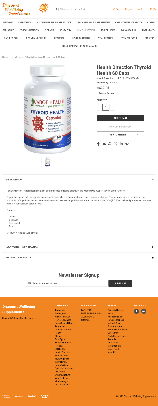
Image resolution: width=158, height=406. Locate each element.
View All (111, 352)
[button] (105, 93)
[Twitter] (115, 144)
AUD (140, 9)
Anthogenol (24, 22)
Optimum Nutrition (36, 38)
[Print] (109, 144)
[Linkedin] (121, 144)
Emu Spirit (8, 30)
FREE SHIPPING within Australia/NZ (79, 46)
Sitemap (85, 320)
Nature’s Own (11, 38)
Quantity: (102, 100)
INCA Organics (128, 30)
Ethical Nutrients (29, 30)
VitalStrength (129, 38)
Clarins (151, 22)
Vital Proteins (106, 38)
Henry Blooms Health (118, 329)
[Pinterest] (127, 144)
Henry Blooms (107, 30)
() (154, 9)
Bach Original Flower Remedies (94, 22)
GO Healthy (65, 30)
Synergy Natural (81, 38)
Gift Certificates (62, 384)
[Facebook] (98, 144)
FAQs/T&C (149, 38)
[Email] (104, 144)
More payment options (120, 126)
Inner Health (61, 362)
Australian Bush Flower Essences (54, 22)
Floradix (49, 30)
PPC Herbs (59, 38)
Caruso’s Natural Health (128, 22)
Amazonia (8, 22)
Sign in (119, 9)
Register (129, 9)
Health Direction (86, 30)
